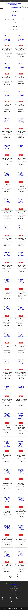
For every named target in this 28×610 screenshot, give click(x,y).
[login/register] (14, 8)
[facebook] (4, 598)
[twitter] (12, 598)
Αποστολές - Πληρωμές (14, 590)
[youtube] (4, 599)
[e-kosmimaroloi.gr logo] (14, 4)
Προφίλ (14, 595)
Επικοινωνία (14, 586)
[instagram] (19, 598)
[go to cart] (20, 8)
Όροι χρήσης (14, 588)
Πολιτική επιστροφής (14, 592)
